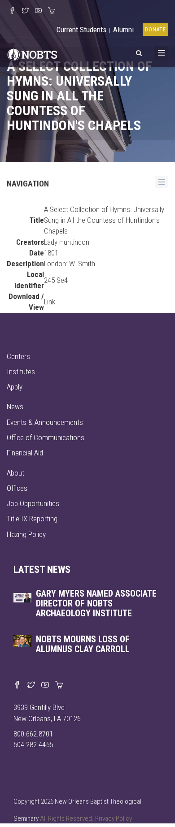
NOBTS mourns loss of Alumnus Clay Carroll (83, 644)
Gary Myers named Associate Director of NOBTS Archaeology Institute (96, 603)
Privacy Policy (113, 818)
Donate (155, 29)
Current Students (81, 29)
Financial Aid (25, 452)
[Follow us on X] (25, 11)
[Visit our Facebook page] (17, 685)
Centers (18, 356)
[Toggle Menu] (161, 53)
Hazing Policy (26, 534)
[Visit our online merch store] (51, 11)
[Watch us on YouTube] (38, 11)
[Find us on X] (31, 685)
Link (49, 301)
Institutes (21, 371)
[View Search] (138, 51)
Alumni (123, 29)
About (15, 472)
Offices (17, 488)
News (15, 406)
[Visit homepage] (32, 53)
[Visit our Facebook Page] (12, 11)
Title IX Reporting (32, 518)
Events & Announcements (45, 422)
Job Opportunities (33, 503)
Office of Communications (45, 437)
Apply (14, 386)
